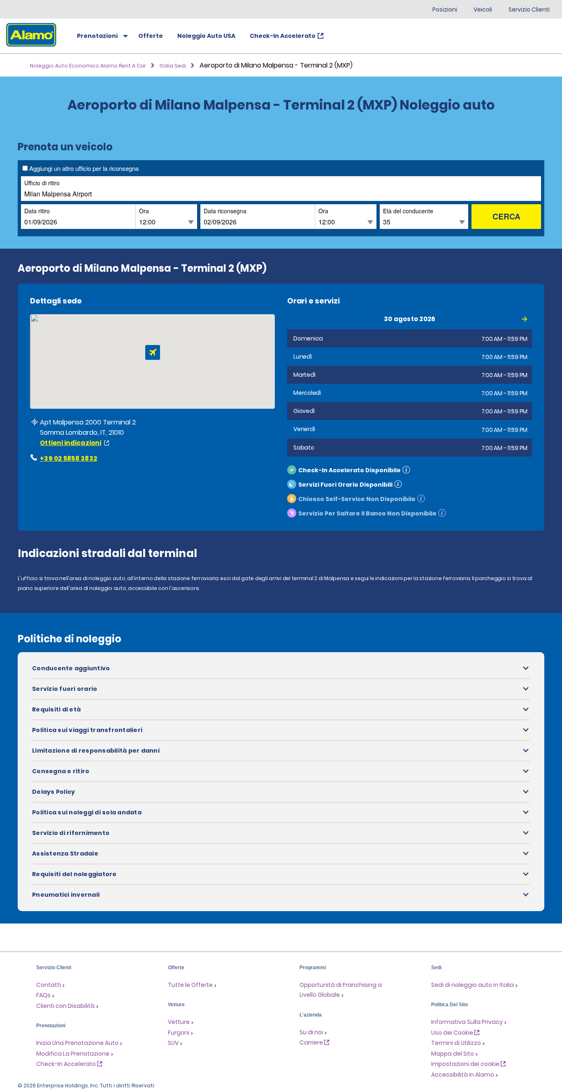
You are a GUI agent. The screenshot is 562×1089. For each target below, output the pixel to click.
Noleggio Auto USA (206, 36)
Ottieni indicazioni (70, 442)
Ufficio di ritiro (42, 183)
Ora (144, 211)
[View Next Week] (524, 319)
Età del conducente (408, 211)
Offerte (150, 36)
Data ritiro (37, 211)
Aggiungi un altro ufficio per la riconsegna (84, 168)
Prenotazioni (97, 36)
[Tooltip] (406, 470)
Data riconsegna (225, 211)
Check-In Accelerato (283, 36)
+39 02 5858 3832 (68, 458)
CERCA (506, 216)
